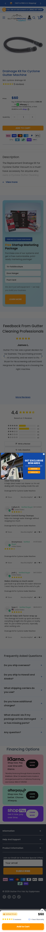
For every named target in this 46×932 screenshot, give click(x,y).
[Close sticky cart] (42, 910)
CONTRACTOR (34, 472)
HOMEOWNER (34, 468)
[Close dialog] (44, 454)
